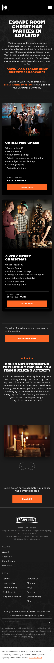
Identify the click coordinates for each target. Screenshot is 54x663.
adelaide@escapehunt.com (18, 85)
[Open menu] (50, 7)
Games (6, 578)
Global (5, 552)
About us (7, 556)
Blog (29, 601)
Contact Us (32, 578)
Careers (31, 592)
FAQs (29, 587)
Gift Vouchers (34, 596)
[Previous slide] (22, 466)
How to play (9, 583)
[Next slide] (31, 466)
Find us (31, 583)
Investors (7, 565)
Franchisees (8, 561)
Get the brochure (27, 338)
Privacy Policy (27, 637)
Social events (9, 592)
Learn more (27, 187)
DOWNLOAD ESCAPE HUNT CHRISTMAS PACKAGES (27, 70)
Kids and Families (12, 596)
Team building (10, 587)
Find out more (35, 658)
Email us (27, 499)
